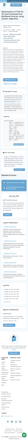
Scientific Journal (6, 396)
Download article (9, 79)
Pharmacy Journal (15, 373)
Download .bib (19, 144)
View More (6, 302)
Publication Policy (10, 429)
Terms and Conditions (9, 432)
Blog (2, 385)
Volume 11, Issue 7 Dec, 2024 (12, 294)
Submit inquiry (8, 325)
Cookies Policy (20, 432)
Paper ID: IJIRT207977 (10, 253)
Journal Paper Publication (4, 368)
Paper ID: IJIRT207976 (10, 262)
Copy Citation (19, 169)
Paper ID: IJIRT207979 (10, 241)
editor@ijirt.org (8, 416)
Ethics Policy (19, 429)
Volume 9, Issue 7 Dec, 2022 (11, 298)
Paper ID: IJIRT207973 (10, 272)
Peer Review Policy (18, 431)
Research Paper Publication (4, 378)
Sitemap (3, 382)
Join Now (7, 214)
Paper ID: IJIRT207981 (10, 227)
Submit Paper (15, 5)
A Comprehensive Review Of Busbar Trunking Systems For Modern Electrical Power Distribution (14, 276)
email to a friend (11, 83)
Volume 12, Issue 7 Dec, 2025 (12, 289)
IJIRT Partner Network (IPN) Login (17, 1)
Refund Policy (8, 431)
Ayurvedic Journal (15, 379)
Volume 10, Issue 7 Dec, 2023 (12, 296)
